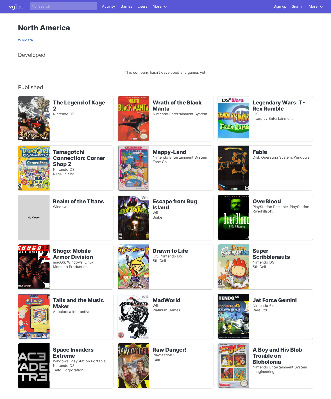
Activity (108, 6)
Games (126, 6)
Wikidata (25, 40)
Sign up (280, 6)
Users (142, 6)
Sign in (297, 6)
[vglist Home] (16, 6)
